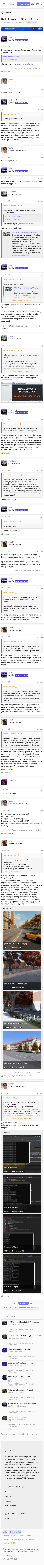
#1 (42, 47)
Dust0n (10, 1352)
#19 (41, 851)
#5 (42, 178)
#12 (41, 551)
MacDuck (13, 1329)
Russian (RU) (16, 1532)
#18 (41, 811)
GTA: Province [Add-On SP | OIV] (24, 232)
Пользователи (10, 1506)
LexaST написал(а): (10, 593)
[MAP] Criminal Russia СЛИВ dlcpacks (23, 1322)
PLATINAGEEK (15, 1425)
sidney (10, 1392)
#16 (41, 729)
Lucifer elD (7, 23)
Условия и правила (24, 1536)
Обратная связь (9, 1536)
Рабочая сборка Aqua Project (20, 1390)
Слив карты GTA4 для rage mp (20, 1363)
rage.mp (33, 1551)
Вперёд (23, 1303)
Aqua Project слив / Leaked (19, 1376)
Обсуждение (21, 1324)
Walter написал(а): (10, 114)
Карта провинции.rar (11, 57)
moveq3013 (14, 1384)
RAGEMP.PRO (17, 1549)
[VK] (3, 1559)
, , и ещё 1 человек (18, 1076)
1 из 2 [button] (15, 1303)
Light (5, 1532)
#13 (41, 588)
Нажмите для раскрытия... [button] (22, 300)
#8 (42, 346)
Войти (7, 1519)
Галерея (8, 1496)
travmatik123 (14, 1357)
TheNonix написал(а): (11, 279)
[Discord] (8, 1559)
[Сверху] (11, 1543)
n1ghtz (12, 1343)
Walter (11, 79)
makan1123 (14, 1397)
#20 (41, 1093)
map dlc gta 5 (31, 23)
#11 (41, 517)
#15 (41, 682)
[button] (3, 4)
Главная (6, 1543)
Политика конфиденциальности (15, 1539)
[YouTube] (15, 1559)
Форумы (8, 1492)
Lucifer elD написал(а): (11, 206)
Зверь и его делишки (17, 1417)
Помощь (32, 1539)
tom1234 (12, 781)
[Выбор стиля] (32, 4)
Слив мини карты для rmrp (19, 1349)
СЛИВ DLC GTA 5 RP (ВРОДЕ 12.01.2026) (24, 1336)
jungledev (11, 1338)
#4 (42, 157)
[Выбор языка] (37, 4)
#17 (41, 790)
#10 (41, 470)
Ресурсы (8, 1501)
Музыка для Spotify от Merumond (22, 1404)
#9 (42, 419)
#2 (42, 89)
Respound (14, 1370)
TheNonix (12, 192)
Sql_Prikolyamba (14, 1379)
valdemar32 (14, 1411)
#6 (42, 201)
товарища (26, 181)
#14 (41, 637)
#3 (42, 110)
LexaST (11, 542)
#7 (42, 275)
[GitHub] (11, 1559)
